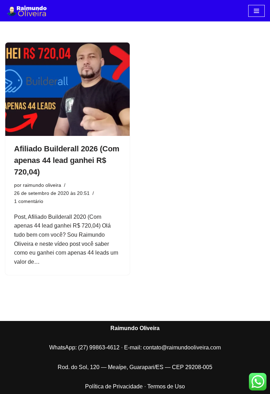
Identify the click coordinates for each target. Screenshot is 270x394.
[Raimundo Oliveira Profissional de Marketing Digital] (26, 11)
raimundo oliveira (42, 185)
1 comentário (28, 201)
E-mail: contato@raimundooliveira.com (172, 347)
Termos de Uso (166, 386)
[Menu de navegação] (256, 11)
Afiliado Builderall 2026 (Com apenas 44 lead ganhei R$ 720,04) (67, 160)
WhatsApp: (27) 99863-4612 (84, 347)
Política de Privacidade (114, 386)
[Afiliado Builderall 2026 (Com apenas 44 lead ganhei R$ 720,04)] (67, 89)
